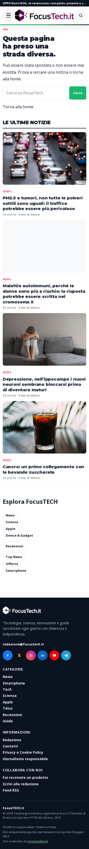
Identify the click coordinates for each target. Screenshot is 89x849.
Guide (8, 721)
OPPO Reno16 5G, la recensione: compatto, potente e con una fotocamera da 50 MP (44, 3)
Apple (10, 528)
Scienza (12, 522)
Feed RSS (11, 790)
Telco (8, 708)
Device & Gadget (19, 535)
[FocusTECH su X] (19, 655)
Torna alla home (18, 107)
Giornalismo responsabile (25, 758)
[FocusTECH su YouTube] (54, 655)
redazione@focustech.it (23, 644)
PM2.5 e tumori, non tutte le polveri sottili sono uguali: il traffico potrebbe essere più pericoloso (43, 203)
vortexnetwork (38, 841)
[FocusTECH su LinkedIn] (42, 655)
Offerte (12, 564)
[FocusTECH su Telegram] (66, 655)
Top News (14, 557)
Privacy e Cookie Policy (23, 752)
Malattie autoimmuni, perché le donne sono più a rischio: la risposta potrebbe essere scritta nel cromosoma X (44, 293)
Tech (7, 689)
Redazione (12, 739)
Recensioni (14, 546)
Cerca (77, 93)
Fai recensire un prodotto (25, 777)
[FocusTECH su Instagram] (31, 655)
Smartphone (16, 570)
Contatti (10, 746)
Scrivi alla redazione (21, 784)
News (7, 191)
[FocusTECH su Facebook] (8, 655)
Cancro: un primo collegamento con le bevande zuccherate (43, 469)
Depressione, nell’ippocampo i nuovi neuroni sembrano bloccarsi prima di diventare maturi (44, 384)
